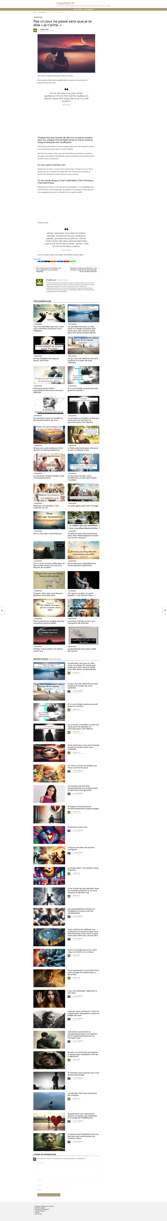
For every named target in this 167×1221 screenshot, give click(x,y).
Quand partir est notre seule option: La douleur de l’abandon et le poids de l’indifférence (82, 1116)
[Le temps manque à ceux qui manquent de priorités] (83, 608)
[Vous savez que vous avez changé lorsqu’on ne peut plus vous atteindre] (49, 753)
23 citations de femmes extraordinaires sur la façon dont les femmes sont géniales (83, 788)
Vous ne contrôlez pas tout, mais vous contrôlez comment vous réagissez (48, 328)
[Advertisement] (66, 120)
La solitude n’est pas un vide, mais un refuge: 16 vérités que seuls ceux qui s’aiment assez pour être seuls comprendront (82, 329)
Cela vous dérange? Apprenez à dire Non (82, 992)
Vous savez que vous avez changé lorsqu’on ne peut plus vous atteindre (83, 747)
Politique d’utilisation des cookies (44, 1206)
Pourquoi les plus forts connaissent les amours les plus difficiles (48, 390)
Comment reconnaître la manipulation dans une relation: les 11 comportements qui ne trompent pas (83, 1035)
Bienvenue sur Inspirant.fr (42, 1209)
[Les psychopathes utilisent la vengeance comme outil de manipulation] (49, 917)
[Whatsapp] (73, 261)
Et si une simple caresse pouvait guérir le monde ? (83, 389)
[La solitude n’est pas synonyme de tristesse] (49, 1101)
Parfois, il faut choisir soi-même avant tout (48, 650)
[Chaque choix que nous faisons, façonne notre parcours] (49, 580)
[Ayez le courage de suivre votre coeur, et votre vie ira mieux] (49, 958)
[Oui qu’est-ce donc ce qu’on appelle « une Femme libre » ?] (83, 580)
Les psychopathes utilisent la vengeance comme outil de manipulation (81, 911)
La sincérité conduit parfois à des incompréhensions (48, 477)
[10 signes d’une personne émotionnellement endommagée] (49, 814)
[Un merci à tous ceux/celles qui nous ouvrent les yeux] (49, 773)
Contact (37, 1212)
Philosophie (77, 9)
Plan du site (38, 1214)
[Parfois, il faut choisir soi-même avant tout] (49, 636)
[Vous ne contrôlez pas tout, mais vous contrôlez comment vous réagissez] (49, 313)
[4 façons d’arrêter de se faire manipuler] (49, 855)
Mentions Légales (40, 1208)
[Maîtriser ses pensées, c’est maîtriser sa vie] (49, 492)
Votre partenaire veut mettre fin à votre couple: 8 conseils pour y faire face (83, 972)
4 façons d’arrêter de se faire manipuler (81, 848)
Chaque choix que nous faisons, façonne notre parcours (48, 594)
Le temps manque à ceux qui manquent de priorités (81, 622)
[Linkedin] (60, 261)
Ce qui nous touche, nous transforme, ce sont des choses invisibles (82, 478)
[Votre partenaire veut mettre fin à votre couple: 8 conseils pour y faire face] (49, 978)
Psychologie (89, 9)
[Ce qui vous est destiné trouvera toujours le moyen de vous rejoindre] (83, 345)
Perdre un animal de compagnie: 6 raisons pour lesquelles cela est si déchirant (83, 1054)
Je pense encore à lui (77, 827)
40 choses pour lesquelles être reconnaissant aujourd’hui (82, 564)
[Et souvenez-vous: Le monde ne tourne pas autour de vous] (49, 405)
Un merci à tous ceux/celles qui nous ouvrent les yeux (82, 766)
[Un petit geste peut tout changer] (83, 492)
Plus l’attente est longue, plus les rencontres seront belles (48, 622)
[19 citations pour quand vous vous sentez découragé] (49, 1081)
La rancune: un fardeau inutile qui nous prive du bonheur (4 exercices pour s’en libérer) (83, 420)
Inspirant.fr (65, 3)
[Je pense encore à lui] (49, 835)
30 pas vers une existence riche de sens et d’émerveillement (48, 449)
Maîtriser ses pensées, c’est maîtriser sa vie (46, 507)
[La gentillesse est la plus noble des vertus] (83, 636)
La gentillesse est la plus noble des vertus (82, 650)
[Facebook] (41, 261)
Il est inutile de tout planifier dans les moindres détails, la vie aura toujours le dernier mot (83, 890)
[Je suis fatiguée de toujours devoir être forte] (49, 345)
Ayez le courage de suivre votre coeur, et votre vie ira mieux (82, 951)
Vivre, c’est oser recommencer (47, 533)
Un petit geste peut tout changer (83, 506)
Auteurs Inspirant (40, 1211)
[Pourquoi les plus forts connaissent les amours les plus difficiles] (49, 375)
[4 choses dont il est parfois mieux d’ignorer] (49, 876)
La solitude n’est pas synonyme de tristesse (82, 1094)
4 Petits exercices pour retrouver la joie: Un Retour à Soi (83, 449)
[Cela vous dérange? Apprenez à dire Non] (49, 999)
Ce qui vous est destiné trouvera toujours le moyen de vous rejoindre (83, 360)
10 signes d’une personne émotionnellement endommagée (83, 807)
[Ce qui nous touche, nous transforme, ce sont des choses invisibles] (83, 463)
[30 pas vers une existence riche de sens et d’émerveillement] (49, 435)
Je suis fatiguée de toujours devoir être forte (46, 359)
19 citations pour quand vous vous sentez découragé (83, 1074)
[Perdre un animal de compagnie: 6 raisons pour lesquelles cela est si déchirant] (49, 1060)
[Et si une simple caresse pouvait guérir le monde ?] (83, 375)
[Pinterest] (66, 261)
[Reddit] (54, 261)
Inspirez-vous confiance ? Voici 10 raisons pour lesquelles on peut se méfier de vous (83, 1013)
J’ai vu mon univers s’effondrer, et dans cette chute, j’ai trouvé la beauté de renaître (49, 565)
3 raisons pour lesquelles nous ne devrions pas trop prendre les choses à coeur (83, 1136)
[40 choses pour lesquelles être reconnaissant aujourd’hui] (83, 550)
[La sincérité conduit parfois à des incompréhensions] (49, 463)
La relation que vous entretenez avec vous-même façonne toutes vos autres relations (83, 535)
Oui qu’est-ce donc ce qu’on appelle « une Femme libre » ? (82, 594)
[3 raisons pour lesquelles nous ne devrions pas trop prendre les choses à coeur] (49, 1142)
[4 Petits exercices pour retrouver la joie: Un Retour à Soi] (83, 435)
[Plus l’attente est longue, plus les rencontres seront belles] (49, 608)
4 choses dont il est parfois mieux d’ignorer (83, 869)
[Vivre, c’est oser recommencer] (49, 520)
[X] (47, 261)
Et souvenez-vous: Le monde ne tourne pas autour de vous (48, 419)
